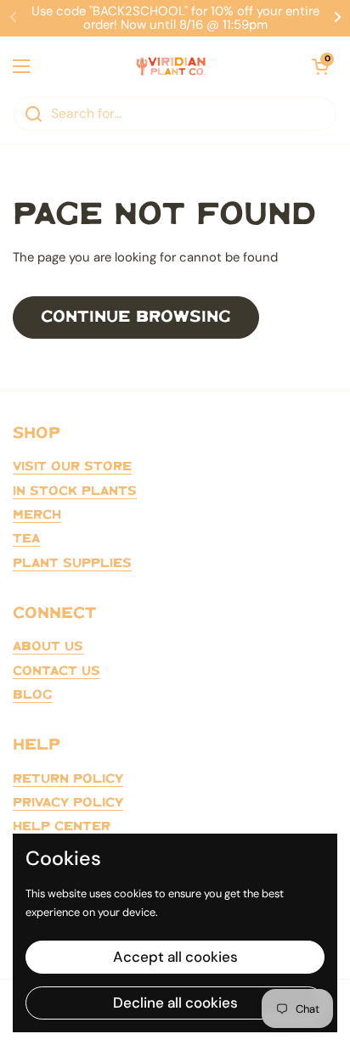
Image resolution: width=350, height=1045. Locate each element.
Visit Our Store (72, 467)
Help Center (61, 827)
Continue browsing (136, 317)
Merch (37, 515)
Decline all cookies (175, 1002)
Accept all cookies (175, 956)
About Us (48, 647)
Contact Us (56, 671)
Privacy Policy (68, 803)
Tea (26, 539)
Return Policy (68, 779)
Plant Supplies (72, 564)
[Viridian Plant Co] (171, 66)
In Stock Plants (75, 491)
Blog (32, 695)
